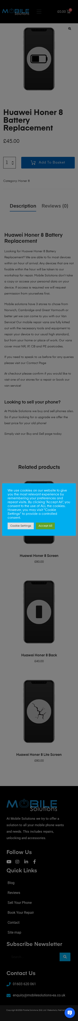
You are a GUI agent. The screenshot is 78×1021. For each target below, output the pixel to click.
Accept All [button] (45, 526)
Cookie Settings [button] (20, 526)
